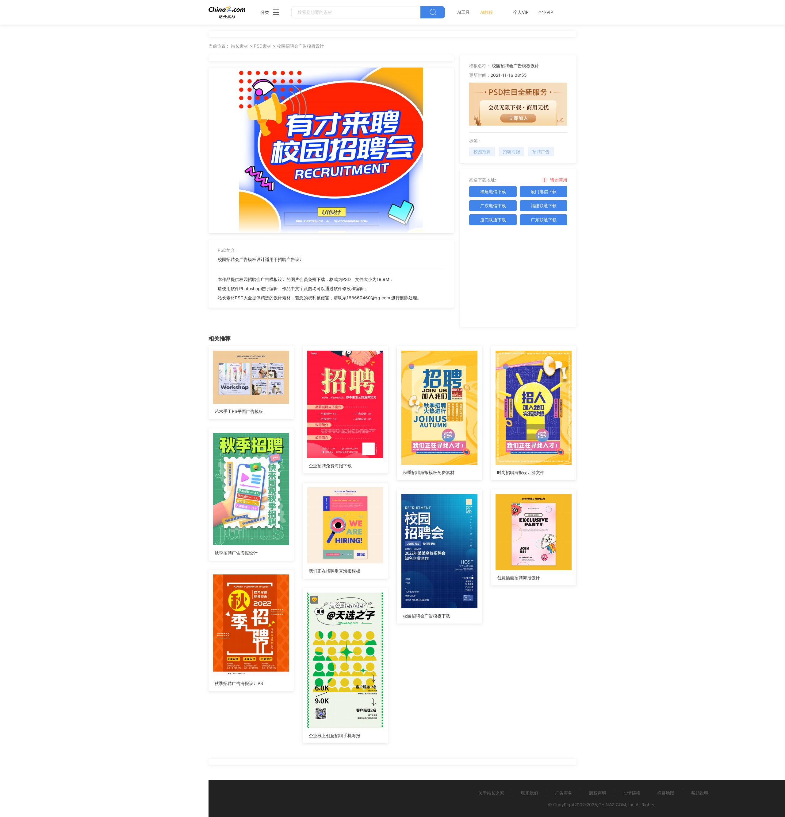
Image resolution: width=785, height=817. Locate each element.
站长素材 (239, 46)
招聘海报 (511, 151)
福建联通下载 (544, 205)
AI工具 (463, 12)
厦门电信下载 (544, 191)
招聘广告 (541, 151)
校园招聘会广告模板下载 (426, 615)
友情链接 (631, 793)
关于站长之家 (491, 793)
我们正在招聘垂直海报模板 (334, 571)
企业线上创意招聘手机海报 (334, 735)
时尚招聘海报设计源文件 (520, 472)
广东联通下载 (544, 219)
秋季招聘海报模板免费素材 (428, 472)
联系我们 (529, 793)
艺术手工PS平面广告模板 (239, 411)
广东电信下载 (493, 205)
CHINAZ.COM (612, 804)
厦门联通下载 (493, 219)
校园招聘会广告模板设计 (300, 46)
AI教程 (486, 12)
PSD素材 (262, 46)
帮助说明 (699, 793)
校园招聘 (482, 151)
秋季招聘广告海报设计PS (239, 683)
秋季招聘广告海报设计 (236, 552)
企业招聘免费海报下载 (330, 465)
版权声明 (597, 793)
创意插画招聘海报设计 (518, 577)
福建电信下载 (493, 191)
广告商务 (563, 793)
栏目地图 (665, 793)
